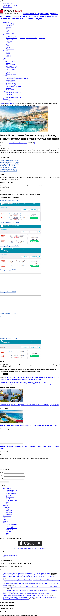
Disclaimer (8, 100)
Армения (8, 53)
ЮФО (7, 30)
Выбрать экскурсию (10, 72)
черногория (37, 379)
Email (1, 475)
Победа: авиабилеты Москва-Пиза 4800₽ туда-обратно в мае (23, 382)
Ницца (2, 379)
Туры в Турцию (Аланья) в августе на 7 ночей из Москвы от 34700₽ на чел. (26, 594)
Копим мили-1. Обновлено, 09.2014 (14, 92)
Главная (2, 103)
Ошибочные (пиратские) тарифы (13, 86)
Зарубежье (5, 50)
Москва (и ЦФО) (10, 24)
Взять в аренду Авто (11, 74)
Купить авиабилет (10, 64)
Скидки (5, 521)
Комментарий (5, 469)
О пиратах (5, 99)
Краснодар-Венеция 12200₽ (8, 171)
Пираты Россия (7, 7)
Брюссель (31, 377)
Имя (1, 472)
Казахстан (8, 55)
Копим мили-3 (9, 96)
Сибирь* (8, 47)
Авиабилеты (6, 22)
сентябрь (24, 379)
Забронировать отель (11, 66)
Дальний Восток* (10, 49)
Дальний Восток (10, 33)
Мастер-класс (7, 516)
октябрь (7, 379)
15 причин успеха (10, 89)
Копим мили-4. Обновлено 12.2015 (14, 97)
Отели (4, 58)
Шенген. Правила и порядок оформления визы (17, 78)
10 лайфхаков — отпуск (11, 83)
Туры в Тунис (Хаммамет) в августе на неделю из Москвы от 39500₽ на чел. (29, 426)
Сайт (1, 479)
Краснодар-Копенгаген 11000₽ (9, 162)
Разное (5, 519)
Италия (46, 377)
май (58, 377)
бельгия (20, 377)
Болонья (25, 377)
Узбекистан (8, 56)
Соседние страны (11, 500)
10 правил (8, 88)
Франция (30, 379)
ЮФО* (7, 46)
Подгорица (17, 379)
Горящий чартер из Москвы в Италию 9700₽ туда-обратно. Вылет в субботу (27, 384)
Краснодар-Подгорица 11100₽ (9, 164)
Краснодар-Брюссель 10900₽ (9, 160)
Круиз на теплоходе (11, 71)
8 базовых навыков (10, 80)
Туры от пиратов (8, 4)
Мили (4, 91)
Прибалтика (10, 497)
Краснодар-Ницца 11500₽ (8, 166)
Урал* (7, 44)
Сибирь (8, 31)
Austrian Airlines (8, 377)
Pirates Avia (12, 143)
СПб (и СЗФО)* (9, 41)
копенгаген (52, 377)
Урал (7, 28)
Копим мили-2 (9, 94)
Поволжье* (8, 42)
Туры (4, 35)
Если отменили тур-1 (11, 85)
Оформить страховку (11, 67)
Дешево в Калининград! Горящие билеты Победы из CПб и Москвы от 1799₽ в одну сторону (31, 580)
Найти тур (8, 63)
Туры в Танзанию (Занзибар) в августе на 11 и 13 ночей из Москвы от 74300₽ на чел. (29, 576)
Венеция (37, 377)
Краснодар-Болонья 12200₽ (8, 169)
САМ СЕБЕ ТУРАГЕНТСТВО (9, 61)
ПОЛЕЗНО (5, 75)
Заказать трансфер (10, 69)
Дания (42, 377)
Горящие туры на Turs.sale (12, 36)
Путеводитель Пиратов (10, 5)
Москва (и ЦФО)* (10, 39)
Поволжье (8, 27)
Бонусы (4, 60)
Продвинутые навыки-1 (11, 81)
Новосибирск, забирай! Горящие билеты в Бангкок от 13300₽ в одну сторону (29, 405)
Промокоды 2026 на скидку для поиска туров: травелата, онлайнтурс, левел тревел (25, 38)
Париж (12, 379)
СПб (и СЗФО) (9, 25)
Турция (8, 52)
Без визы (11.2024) (10, 77)
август (15, 377)
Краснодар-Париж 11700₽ (8, 167)
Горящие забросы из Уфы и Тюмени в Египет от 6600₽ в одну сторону (24, 595)
